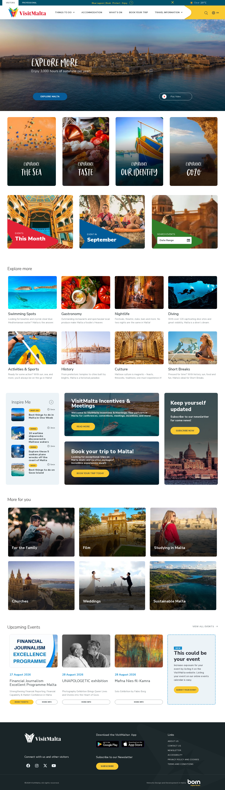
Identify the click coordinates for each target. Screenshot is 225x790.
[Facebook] (28, 765)
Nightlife (122, 313)
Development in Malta (176, 783)
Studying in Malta (169, 547)
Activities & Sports (23, 369)
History (67, 369)
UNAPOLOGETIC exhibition (85, 680)
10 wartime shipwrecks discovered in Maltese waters (39, 438)
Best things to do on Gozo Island (42, 471)
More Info (47, 702)
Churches (20, 601)
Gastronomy (71, 313)
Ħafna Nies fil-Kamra (132, 680)
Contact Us (174, 746)
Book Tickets (21, 702)
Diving (173, 313)
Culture (121, 369)
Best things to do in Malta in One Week (41, 416)
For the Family (24, 547)
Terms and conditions (180, 764)
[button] (34, 410)
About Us (173, 741)
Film (86, 547)
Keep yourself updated (188, 406)
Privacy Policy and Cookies (183, 759)
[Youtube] (54, 765)
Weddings (92, 601)
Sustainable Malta (170, 601)
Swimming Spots (22, 313)
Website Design (153, 783)
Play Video (176, 96)
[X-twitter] (45, 765)
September (101, 238)
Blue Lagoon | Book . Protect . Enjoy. (110, 3)
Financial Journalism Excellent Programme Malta (33, 682)
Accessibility (175, 755)
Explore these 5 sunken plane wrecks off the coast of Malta (39, 456)
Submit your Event (186, 690)
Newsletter (174, 750)
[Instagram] (37, 765)
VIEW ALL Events (203, 626)
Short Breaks (179, 369)
